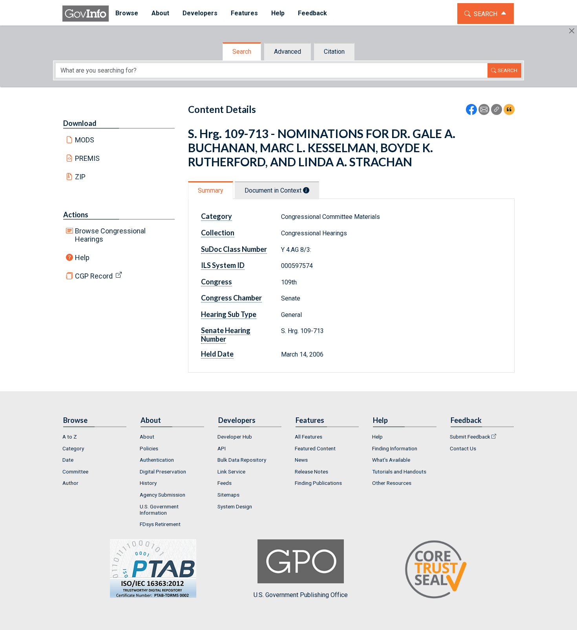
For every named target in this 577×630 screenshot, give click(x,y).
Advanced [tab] (287, 51)
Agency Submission (162, 495)
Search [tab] (241, 51)
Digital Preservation (163, 471)
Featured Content (315, 448)
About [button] (160, 13)
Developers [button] (200, 13)
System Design (234, 506)
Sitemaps (228, 495)
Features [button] (244, 13)
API (221, 448)
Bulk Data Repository (241, 460)
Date (67, 460)
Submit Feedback (470, 436)
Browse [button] (126, 13)
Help (82, 257)
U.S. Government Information (159, 509)
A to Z (69, 436)
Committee (75, 471)
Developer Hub (234, 436)
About (147, 436)
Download (80, 123)
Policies (149, 448)
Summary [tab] (210, 190)
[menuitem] (127, 13)
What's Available (391, 460)
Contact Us (463, 448)
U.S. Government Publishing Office (301, 595)
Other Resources (391, 483)
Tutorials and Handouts (399, 471)
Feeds (224, 483)
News (301, 460)
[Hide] (571, 30)
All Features (308, 436)
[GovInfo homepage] (85, 13)
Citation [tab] (334, 51)
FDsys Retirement (160, 524)
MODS (84, 140)
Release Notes (311, 471)
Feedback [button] (312, 13)
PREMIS (87, 158)
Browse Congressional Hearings (110, 235)
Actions (75, 214)
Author (70, 483)
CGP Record (94, 276)
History (148, 483)
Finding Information (394, 448)
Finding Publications (318, 483)
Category (73, 448)
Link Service (231, 471)
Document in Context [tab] (274, 190)
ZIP (80, 177)
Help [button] (278, 13)
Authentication (157, 460)
